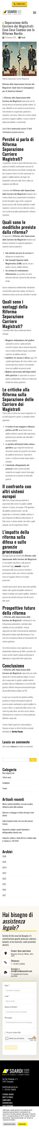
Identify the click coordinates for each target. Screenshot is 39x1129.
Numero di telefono (11, 1006)
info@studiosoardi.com (10, 1087)
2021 (4, 884)
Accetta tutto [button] (22, 1124)
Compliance (6, 782)
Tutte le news (6, 777)
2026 (4, 856)
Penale (22, 37)
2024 (4, 867)
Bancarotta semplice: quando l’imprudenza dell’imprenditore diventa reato (15, 831)
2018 (4, 889)
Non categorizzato (8, 773)
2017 (4, 895)
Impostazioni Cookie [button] (9, 1124)
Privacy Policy (25, 1032)
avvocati (17, 566)
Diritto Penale (17, 731)
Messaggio (8, 1017)
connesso (14, 746)
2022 (4, 878)
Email (7, 996)
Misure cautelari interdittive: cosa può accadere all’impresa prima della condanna (17, 805)
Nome (7, 985)
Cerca (33, 760)
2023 (4, 873)
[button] (34, 12)
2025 (4, 861)
